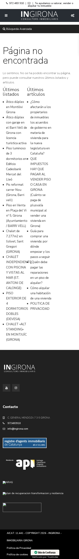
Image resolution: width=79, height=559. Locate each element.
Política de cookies (17, 554)
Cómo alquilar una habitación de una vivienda (40, 293)
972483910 (14, 423)
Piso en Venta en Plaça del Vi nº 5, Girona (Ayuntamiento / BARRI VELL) (16, 215)
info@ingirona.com (18, 428)
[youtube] (6, 388)
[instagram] (16, 388)
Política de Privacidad (19, 548)
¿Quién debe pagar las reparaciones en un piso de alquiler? (39, 272)
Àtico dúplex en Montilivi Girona (15, 107)
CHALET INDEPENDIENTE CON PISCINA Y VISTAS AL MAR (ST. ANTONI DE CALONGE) (18, 272)
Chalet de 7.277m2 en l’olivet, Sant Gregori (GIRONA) (15, 241)
